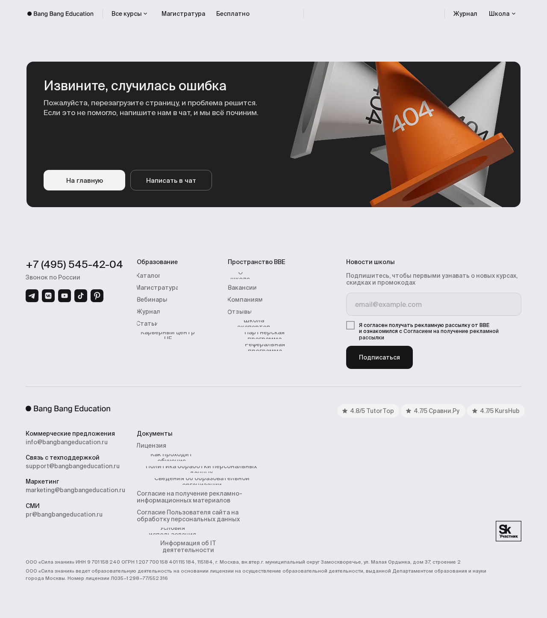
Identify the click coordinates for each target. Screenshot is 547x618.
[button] (502, 14)
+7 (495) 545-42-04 (74, 264)
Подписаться (379, 357)
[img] (32, 295)
